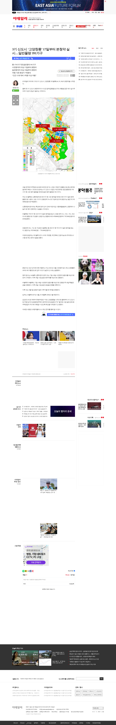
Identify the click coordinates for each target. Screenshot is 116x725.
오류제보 (81, 723)
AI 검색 (19, 26)
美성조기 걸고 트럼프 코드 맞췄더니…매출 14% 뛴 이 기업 (85, 654)
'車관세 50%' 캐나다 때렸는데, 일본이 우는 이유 (82, 664)
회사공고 (22, 723)
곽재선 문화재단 (98, 694)
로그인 (102, 12)
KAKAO (14, 103)
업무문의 (36, 723)
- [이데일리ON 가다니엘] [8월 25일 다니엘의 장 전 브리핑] (57, 690)
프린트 (17, 100)
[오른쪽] (44, 425)
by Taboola (18, 385)
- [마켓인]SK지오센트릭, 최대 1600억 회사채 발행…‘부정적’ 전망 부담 (26, 690)
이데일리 (28, 18)
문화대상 (78, 691)
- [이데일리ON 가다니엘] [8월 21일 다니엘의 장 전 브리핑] (57, 695)
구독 (93, 12)
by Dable (19, 449)
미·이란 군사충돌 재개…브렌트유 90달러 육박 (81, 656)
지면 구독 (73, 374)
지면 (96, 12)
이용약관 (43, 723)
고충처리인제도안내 (64, 723)
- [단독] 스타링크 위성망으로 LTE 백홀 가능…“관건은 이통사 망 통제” (26, 693)
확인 (102, 678)
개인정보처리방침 (96, 723)
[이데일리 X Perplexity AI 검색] (43, 58)
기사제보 (88, 723)
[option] (44, 13)
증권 (97, 48)
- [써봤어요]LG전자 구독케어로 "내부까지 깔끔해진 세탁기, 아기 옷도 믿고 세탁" (26, 695)
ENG (88, 12)
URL (17, 103)
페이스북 (14, 96)
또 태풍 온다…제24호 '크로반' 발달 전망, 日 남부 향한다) (36, 406)
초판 (99, 12)
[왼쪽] (43, 425)
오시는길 (29, 723)
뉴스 (93, 48)
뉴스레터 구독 (66, 374)
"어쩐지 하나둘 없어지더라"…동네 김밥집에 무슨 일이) (36, 409)
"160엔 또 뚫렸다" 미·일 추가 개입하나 (79, 661)
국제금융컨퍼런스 (87, 694)
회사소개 (16, 723)
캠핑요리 (78, 694)
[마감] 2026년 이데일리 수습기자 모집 (29, 678)
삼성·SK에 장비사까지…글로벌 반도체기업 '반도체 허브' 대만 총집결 (88, 651)
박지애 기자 (16, 87)
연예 (101, 48)
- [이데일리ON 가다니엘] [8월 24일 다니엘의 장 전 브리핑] (57, 693)
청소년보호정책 (52, 723)
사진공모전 (99, 691)
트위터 (17, 96)
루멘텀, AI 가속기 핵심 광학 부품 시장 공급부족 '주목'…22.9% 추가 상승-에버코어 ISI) (43, 414)
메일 (14, 100)
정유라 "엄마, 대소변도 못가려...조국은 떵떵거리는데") (36, 416)
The (100, 25)
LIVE (14, 12)
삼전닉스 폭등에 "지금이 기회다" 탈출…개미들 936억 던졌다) (38, 411)
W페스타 (91, 691)
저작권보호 (74, 723)
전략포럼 (85, 691)
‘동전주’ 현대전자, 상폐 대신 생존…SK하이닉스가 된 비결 (84, 659)
